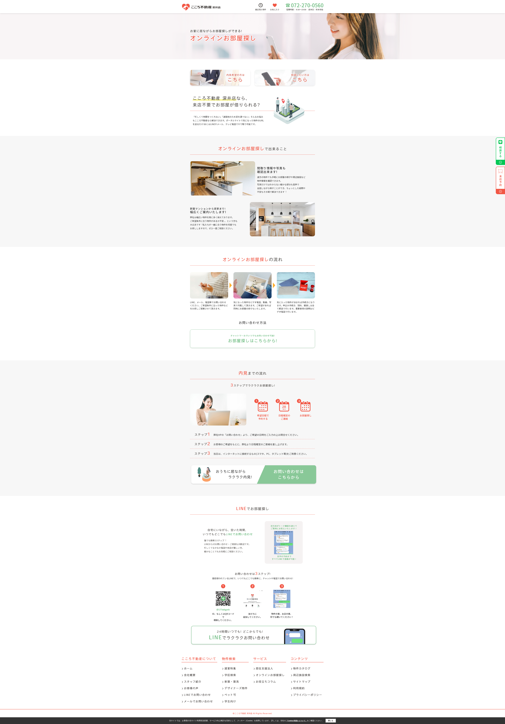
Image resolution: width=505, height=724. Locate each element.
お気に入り (274, 9)
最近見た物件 (260, 9)
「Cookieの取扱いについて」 (296, 721)
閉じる (330, 721)
